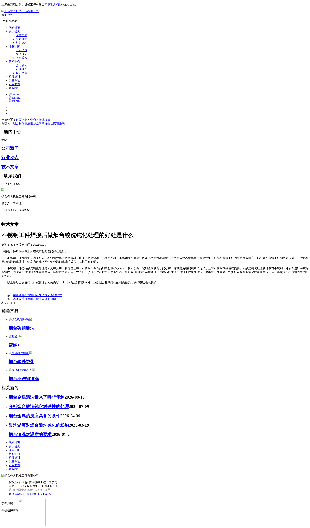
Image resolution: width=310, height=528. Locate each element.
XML (63, 4)
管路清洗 (21, 50)
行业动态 (21, 69)
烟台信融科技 (17, 494)
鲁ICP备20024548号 (39, 494)
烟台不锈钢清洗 (24, 378)
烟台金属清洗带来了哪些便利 (37, 397)
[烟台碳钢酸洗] (19, 319)
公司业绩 (21, 39)
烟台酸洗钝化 (21, 361)
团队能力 (14, 84)
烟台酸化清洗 (21, 123)
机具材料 (14, 76)
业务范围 (14, 46)
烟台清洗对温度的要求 (30, 434)
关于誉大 (14, 31)
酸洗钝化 (21, 54)
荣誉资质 (21, 35)
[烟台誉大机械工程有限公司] (20, 11)
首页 (19, 119)
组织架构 (21, 42)
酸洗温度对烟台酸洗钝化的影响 (39, 425)
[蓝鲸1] (14, 336)
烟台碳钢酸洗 (56, 123)
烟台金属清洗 (38, 123)
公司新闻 (21, 65)
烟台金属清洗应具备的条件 (34, 415)
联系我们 (14, 87)
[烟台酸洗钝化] (19, 353)
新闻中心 (14, 61)
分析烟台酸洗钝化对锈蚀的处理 (39, 406)
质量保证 (14, 80)
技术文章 (21, 72)
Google (71, 4)
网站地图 (54, 4)
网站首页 (14, 27)
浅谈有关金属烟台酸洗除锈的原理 (34, 298)
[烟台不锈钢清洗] (20, 369)
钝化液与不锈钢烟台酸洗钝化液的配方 (37, 295)
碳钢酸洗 (21, 57)
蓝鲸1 (14, 345)
